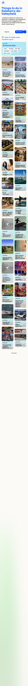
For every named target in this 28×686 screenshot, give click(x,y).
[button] (20, 31)
